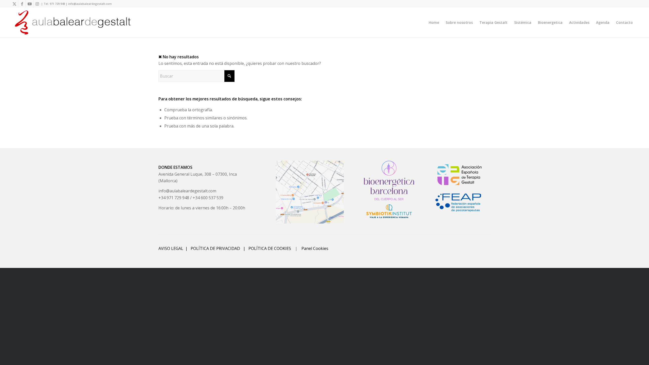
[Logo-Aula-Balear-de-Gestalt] (73, 23)
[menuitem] (433, 23)
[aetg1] (459, 175)
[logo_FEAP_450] (459, 202)
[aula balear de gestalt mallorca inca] (310, 192)
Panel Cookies (314, 248)
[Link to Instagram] (37, 4)
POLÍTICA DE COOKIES (269, 248)
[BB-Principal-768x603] (389, 180)
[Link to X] (14, 4)
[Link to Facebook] (22, 4)
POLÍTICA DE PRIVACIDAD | (219, 248)
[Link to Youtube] (29, 4)
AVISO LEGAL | (174, 248)
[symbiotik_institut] (389, 211)
